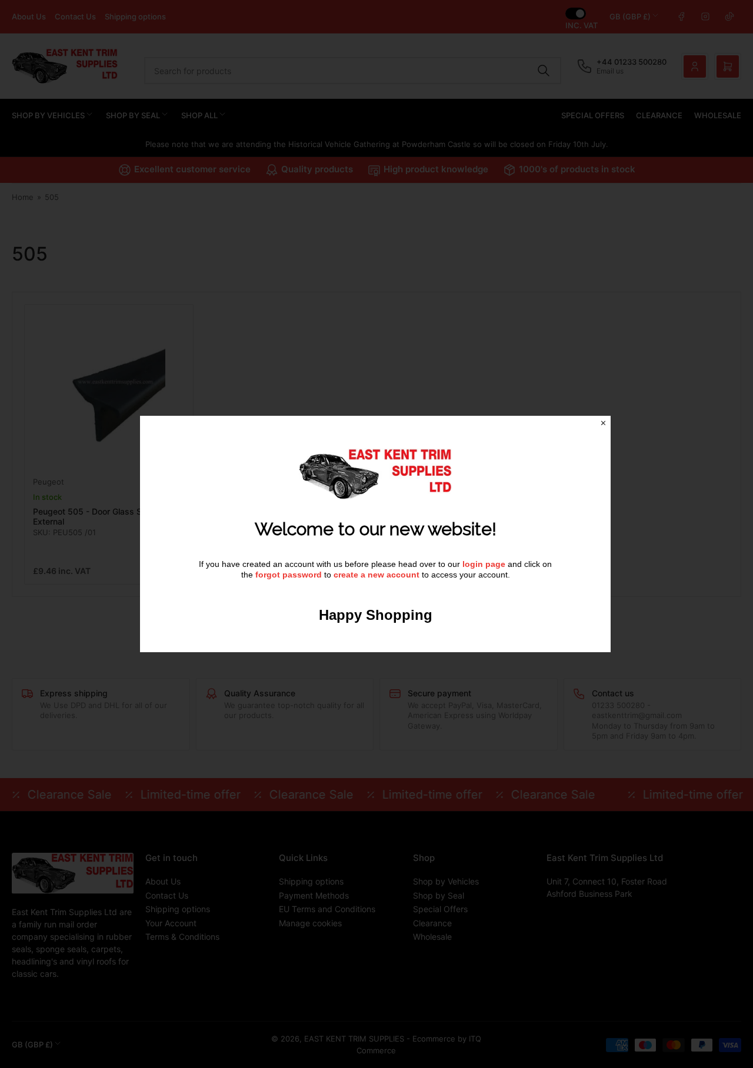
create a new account (376, 574)
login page (483, 564)
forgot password (289, 574)
